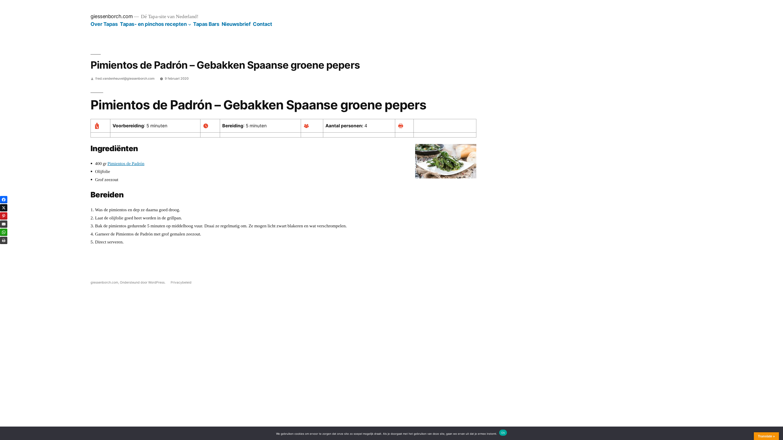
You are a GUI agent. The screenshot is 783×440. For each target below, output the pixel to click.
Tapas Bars (206, 24)
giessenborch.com (112, 16)
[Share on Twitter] (3, 207)
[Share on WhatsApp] (3, 232)
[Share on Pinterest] (3, 216)
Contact (262, 24)
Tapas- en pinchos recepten (153, 24)
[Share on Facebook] (3, 199)
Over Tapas (104, 24)
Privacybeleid (181, 282)
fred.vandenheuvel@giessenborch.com (125, 78)
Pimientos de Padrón (125, 163)
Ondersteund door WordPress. (143, 282)
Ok (503, 432)
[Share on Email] (3, 224)
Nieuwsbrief (236, 24)
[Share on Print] (3, 240)
